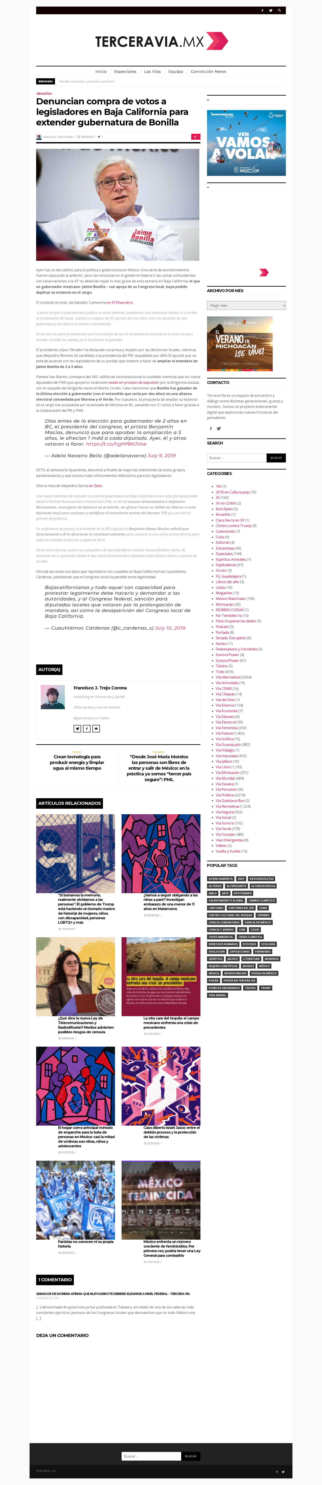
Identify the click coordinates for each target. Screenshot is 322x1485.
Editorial (222, 542)
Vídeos (221, 845)
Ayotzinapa (242, 893)
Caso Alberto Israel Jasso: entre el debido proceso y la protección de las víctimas (171, 1132)
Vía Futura (224, 733)
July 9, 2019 (162, 455)
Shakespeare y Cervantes (236, 649)
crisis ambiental (221, 937)
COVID (255, 930)
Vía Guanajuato (228, 744)
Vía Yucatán (225, 834)
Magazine (224, 593)
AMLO (213, 893)
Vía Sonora (225, 823)
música (214, 973)
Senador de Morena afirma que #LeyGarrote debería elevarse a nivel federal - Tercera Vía (113, 1294)
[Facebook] (262, 10)
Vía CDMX (224, 688)
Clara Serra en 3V (230, 520)
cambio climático (262, 900)
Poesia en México (264, 973)
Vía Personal (226, 789)
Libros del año (227, 581)
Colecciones (225, 531)
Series (221, 643)
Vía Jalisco (224, 761)
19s (218, 486)
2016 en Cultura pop (232, 492)
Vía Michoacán (227, 772)
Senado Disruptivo (231, 637)
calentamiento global (226, 900)
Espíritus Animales (231, 559)
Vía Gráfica (224, 739)
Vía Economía (227, 711)
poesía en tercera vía (239, 980)
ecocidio (249, 944)
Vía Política (44, 94)
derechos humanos (223, 944)
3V (218, 497)
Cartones (216, 908)
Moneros (272, 959)
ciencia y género (221, 930)
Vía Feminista (226, 727)
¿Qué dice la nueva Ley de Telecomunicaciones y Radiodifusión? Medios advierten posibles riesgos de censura (86, 1025)
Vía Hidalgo (225, 750)
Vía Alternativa (228, 677)
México (264, 966)
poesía (213, 980)
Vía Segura (225, 812)
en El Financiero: (120, 302)
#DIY (241, 879)
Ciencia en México (258, 922)
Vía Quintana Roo (230, 800)
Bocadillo (223, 514)
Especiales (224, 553)
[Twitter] (271, 10)
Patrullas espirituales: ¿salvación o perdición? (87, 81)
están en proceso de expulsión (134, 382)
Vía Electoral (226, 722)
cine (242, 930)
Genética (215, 959)
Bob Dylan (224, 509)
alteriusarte (236, 886)
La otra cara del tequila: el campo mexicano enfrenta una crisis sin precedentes (171, 1023)
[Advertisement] (246, 228)
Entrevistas (225, 548)
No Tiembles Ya (229, 615)
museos (248, 966)
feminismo (263, 951)
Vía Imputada (226, 755)
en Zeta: (95, 485)
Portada (222, 632)
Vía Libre (223, 767)
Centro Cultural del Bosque (230, 915)
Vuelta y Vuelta (228, 851)
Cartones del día (241, 908)
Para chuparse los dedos (236, 621)
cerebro (263, 915)
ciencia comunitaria (224, 922)
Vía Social (223, 817)
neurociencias (235, 973)
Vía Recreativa (227, 806)
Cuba (220, 537)
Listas (220, 587)
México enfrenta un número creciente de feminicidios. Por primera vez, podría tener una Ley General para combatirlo (171, 1248)
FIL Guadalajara (228, 576)
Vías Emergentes (229, 840)
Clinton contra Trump (233, 525)
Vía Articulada (227, 682)
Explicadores (226, 564)
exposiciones (240, 951)
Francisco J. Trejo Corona (58, 136)
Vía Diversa (225, 705)
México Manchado (231, 598)
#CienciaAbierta (221, 879)
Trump (266, 988)
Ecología (268, 944)
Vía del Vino (225, 699)
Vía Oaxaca (225, 784)
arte (225, 893)
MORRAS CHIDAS (230, 609)
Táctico (222, 666)
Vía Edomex (225, 716)
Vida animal (217, 995)
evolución (217, 951)
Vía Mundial (225, 778)
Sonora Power (227, 654)
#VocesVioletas (261, 879)
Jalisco (232, 959)
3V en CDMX (226, 503)
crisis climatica (250, 937)
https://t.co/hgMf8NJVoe (116, 444)
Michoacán (225, 604)
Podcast (222, 626)
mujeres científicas (223, 966)
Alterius (215, 886)
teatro (250, 988)
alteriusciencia (263, 886)
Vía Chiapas (225, 694)
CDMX (263, 908)
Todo (220, 671)
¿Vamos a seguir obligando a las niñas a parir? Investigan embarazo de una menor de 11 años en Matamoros (170, 902)
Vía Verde (223, 828)
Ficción (221, 570)
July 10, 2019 (170, 628)
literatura (251, 959)
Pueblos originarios (224, 988)
